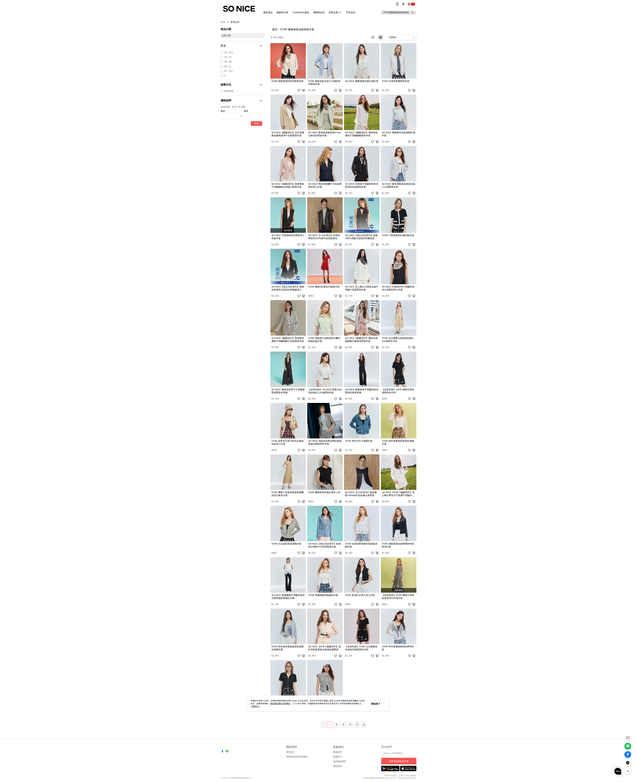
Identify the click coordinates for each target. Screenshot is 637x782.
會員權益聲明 (339, 761)
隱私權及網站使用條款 (297, 756)
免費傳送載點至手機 (398, 761)
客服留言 (337, 756)
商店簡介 (290, 752)
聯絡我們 (337, 766)
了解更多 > (255, 706)
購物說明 (337, 752)
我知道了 (375, 703)
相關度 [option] (392, 37)
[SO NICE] (239, 8)
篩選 (256, 123)
